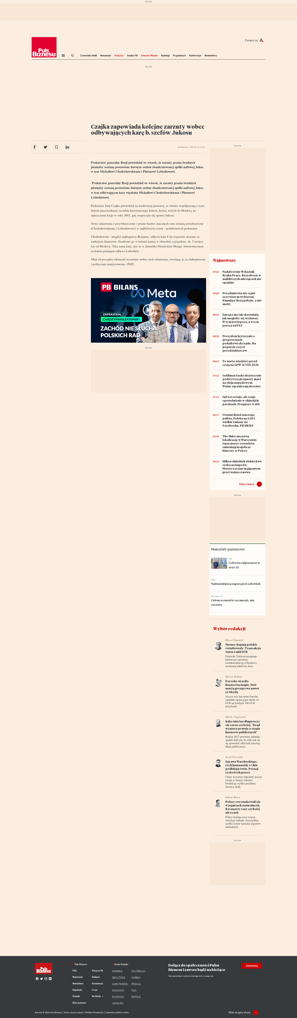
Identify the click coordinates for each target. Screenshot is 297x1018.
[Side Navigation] (63, 55)
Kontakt (76, 996)
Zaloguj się (251, 40)
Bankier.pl (136, 996)
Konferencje (195, 55)
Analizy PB (132, 55)
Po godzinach (179, 55)
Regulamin (77, 990)
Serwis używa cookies (73, 1012)
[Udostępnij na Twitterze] (45, 147)
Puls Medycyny (138, 970)
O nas (94, 990)
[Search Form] (72, 55)
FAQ (75, 970)
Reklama (96, 977)
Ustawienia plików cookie (117, 1012)
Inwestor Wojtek (149, 55)
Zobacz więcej (246, 484)
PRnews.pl (136, 983)
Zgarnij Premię (118, 977)
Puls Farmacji (118, 996)
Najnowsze (224, 260)
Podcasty (119, 55)
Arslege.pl (135, 977)
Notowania (105, 55)
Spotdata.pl (117, 970)
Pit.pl (133, 990)
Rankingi (165, 55)
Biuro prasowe (79, 1003)
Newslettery (211, 55)
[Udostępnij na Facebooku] (34, 147)
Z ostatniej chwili (88, 55)
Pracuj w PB (97, 970)
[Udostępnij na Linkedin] (67, 147)
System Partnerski (120, 983)
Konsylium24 (118, 990)
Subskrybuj (252, 965)
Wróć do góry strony (239, 1012)
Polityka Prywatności (94, 1012)
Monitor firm (117, 1003)
